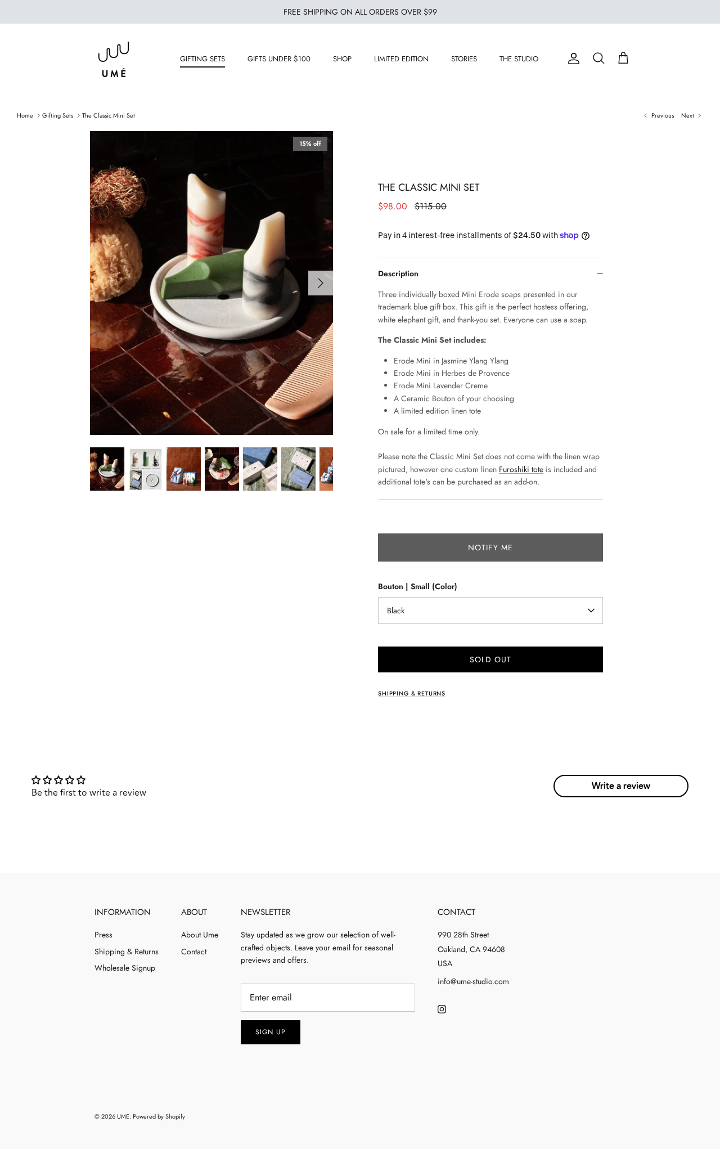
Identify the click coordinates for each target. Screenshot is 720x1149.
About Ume (199, 934)
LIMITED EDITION (401, 58)
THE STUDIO (519, 58)
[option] (211, 283)
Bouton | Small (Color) (417, 586)
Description (398, 273)
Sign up (270, 1032)
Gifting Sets (57, 115)
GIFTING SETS (202, 58)
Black (395, 610)
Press (103, 934)
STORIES (464, 58)
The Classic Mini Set (108, 115)
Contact (193, 951)
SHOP (342, 58)
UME (123, 1116)
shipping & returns (412, 693)
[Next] (320, 283)
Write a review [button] (621, 786)
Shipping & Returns (126, 951)
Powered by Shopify (159, 1116)
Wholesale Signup (124, 967)
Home (25, 115)
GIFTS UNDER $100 (279, 58)
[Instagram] (442, 1009)
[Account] (571, 58)
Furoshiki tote (521, 469)
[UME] (114, 59)
